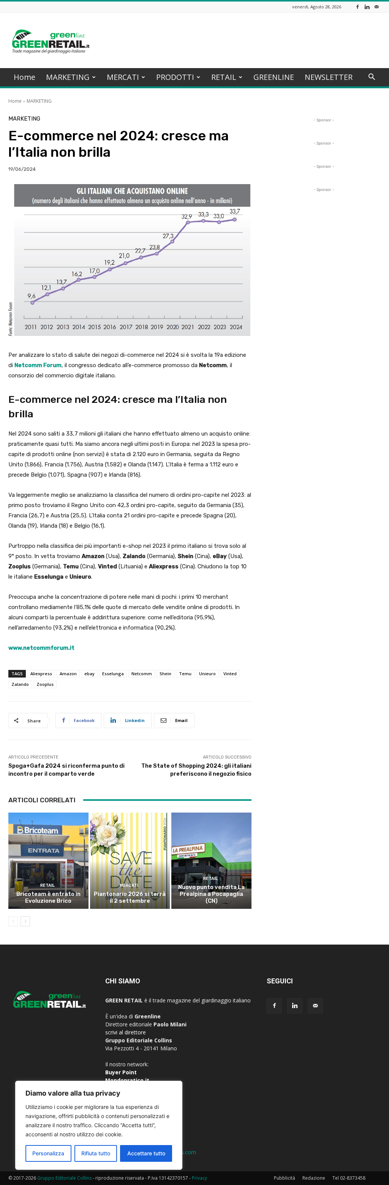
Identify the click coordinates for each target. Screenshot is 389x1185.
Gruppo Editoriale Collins (64, 1178)
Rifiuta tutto (95, 1153)
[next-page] (25, 921)
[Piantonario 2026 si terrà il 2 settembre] (130, 861)
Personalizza (48, 1153)
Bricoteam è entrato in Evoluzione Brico (48, 897)
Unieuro (207, 673)
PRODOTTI (175, 77)
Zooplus (45, 684)
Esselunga (113, 673)
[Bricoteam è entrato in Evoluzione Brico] (48, 861)
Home (24, 77)
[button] (371, 77)
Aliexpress (41, 673)
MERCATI (123, 77)
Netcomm (141, 673)
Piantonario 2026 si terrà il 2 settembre (130, 897)
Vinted (230, 673)
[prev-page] (13, 921)
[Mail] (376, 7)
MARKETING (68, 77)
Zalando (20, 684)
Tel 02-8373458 (348, 1178)
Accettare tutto (146, 1153)
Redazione (313, 1178)
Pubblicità (284, 1178)
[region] (98, 1125)
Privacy (199, 1178)
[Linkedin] (367, 7)
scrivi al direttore (125, 1032)
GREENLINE (273, 77)
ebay (89, 673)
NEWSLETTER (329, 77)
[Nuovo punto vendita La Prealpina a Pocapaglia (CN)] (211, 861)
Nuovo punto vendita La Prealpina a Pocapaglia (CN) (211, 894)
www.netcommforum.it (41, 647)
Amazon (68, 673)
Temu (185, 673)
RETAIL (223, 77)
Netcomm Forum (38, 365)
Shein (165, 673)
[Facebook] (357, 7)
